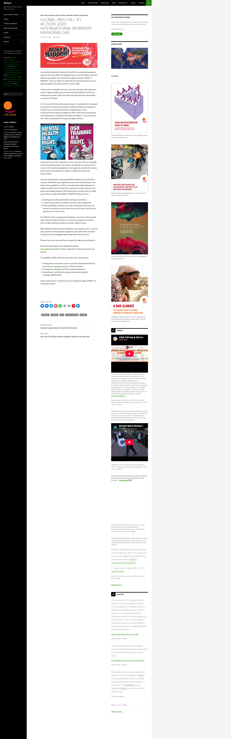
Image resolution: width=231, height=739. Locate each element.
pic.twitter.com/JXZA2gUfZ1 (123, 562)
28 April (7, 3)
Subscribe (117, 34)
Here (128, 321)
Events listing (93, 3)
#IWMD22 (129, 685)
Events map (105, 3)
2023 (42, 15)
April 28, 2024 (117, 571)
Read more (124, 137)
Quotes (120, 594)
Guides (6, 32)
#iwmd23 (45, 315)
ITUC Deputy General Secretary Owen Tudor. (127, 660)
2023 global (49, 15)
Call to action (72, 315)
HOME (83, 3)
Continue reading (118, 396)
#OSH (123, 688)
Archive (141, 3)
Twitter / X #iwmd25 (10, 23)
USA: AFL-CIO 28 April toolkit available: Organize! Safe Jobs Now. (65, 335)
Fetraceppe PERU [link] (125, 480)
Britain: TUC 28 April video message (124, 576)
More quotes (117, 712)
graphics (70, 15)
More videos (117, 585)
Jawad (57, 37)
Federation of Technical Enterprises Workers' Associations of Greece (11, 144)
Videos (120, 330)
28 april (54, 315)
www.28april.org (47, 249)
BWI (62, 315)
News (114, 3)
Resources (122, 3)
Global (83, 315)
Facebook (7, 37)
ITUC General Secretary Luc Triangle (124, 634)
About (133, 3)
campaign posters (61, 266)
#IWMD (133, 559)
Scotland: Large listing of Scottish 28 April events (58, 326)
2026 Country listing (11, 14)
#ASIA (141, 675)
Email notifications (10, 28)
